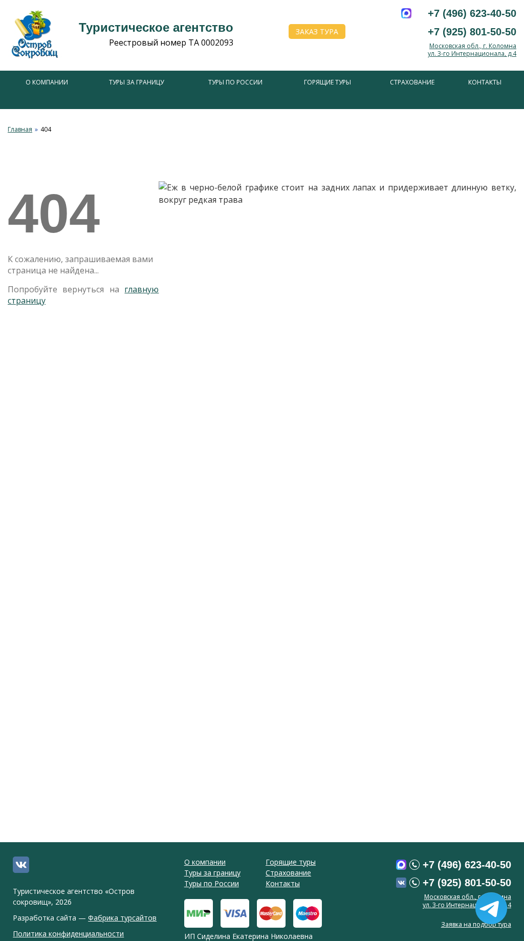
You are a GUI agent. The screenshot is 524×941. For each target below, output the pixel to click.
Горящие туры (327, 82)
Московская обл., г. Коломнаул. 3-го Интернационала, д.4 (472, 49)
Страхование (412, 82)
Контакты (484, 82)
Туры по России (235, 82)
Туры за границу (136, 82)
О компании (47, 82)
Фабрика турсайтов (122, 918)
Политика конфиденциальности (68, 933)
